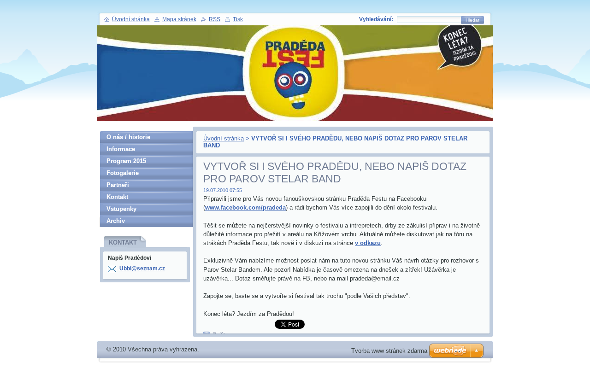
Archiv (115, 220)
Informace (120, 149)
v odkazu (368, 242)
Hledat (472, 20)
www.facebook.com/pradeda (245, 207)
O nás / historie (128, 137)
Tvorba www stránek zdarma (389, 350)
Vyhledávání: (376, 19)
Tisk (238, 19)
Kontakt (117, 196)
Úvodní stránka (223, 138)
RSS (214, 19)
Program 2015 (126, 161)
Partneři (117, 184)
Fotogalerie (122, 172)
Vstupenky (121, 208)
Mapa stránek (179, 19)
